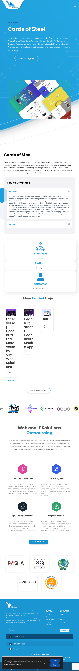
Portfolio (62, 619)
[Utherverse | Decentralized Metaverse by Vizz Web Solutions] (11, 312)
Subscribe (64, 631)
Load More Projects (38, 390)
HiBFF (46, 319)
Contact (49, 625)
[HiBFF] (46, 312)
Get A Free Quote (39, 542)
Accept (55, 661)
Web (17, 22)
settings (18, 665)
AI (44, 325)
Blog (61, 614)
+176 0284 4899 (19, 644)
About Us (49, 617)
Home (48, 614)
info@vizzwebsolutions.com (23, 649)
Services (62, 617)
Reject (55, 665)
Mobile (13, 22)
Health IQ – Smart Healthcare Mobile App (28, 333)
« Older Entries (9, 381)
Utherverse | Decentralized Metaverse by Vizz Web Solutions (10, 343)
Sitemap (62, 622)
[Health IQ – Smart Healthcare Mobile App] (29, 312)
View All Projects (26, 58)
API (9, 22)
